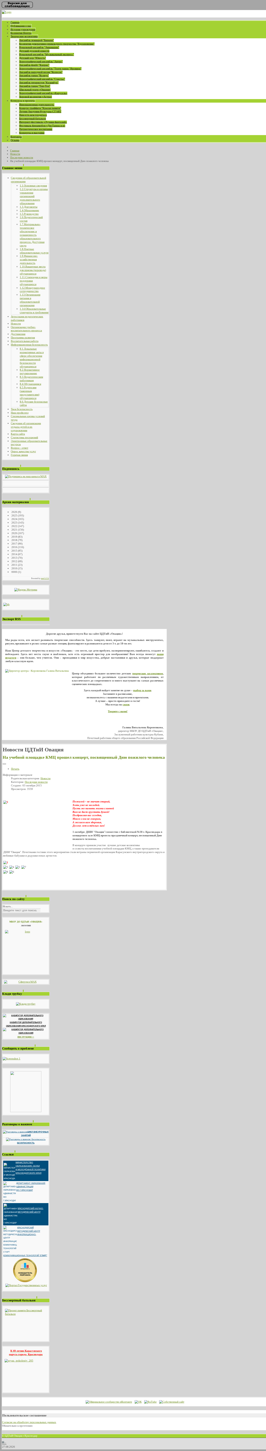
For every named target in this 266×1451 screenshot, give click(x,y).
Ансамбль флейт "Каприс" (34, 65)
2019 (14, 536)
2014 (14, 554)
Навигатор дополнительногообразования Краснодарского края (26, 1024)
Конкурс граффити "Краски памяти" (40, 108)
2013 (14, 557)
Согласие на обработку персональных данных (29, 1422)
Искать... (8, 906)
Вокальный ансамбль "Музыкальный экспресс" (46, 54)
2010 (14, 568)
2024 (14, 519)
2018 (14, 540)
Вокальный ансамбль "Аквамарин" (39, 47)
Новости (45, 778)
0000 (14, 571)
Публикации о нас (20, 25)
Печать (15, 768)
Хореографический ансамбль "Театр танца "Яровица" (50, 68)
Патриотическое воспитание (35, 129)
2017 (14, 543)
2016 (14, 547)
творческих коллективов (147, 673)
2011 (14, 564)
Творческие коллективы (24, 36)
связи (126, 704)
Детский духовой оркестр (34, 50)
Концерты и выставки (31, 132)
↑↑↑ (4, 1443)
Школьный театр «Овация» (35, 89)
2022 (14, 526)
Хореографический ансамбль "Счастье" (42, 79)
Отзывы (15, 140)
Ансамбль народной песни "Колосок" (41, 72)
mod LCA (45, 578)
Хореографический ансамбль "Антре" (41, 61)
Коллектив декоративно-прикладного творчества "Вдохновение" (57, 43)
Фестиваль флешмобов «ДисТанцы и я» (42, 125)
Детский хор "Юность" (32, 58)
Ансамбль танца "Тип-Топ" (34, 86)
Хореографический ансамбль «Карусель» (43, 93)
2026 (14, 512)
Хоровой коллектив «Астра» (35, 96)
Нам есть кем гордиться (33, 115)
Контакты (16, 136)
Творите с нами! (117, 711)
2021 (14, 529)
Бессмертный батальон (32, 118)
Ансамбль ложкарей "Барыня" (36, 40)
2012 (14, 561)
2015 (14, 550)
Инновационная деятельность (36, 104)
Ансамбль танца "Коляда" (34, 75)
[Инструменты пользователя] (4, 764)
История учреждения (22, 29)
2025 (14, 515)
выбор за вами (142, 690)
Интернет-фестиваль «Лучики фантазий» (43, 122)
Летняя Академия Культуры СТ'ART (40, 111)
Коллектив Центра (21, 33)
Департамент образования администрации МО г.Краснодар (30, 1186)
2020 (14, 533)
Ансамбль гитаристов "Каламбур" (39, 82)
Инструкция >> (25, 1037)
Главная (15, 22)
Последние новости (36, 781)
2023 (14, 522)
